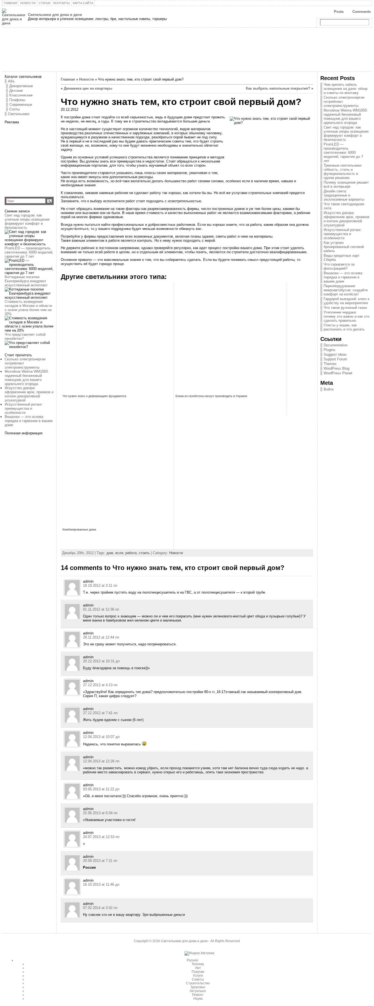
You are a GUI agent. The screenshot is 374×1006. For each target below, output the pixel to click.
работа (131, 553)
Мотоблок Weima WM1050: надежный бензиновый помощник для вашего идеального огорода (27, 377)
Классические (21, 95)
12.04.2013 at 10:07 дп (101, 737)
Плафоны (17, 100)
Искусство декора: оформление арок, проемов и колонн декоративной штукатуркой (29, 394)
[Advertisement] (39, 158)
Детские (16, 91)
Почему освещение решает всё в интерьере (346, 184)
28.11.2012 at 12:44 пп (101, 637)
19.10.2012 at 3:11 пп (100, 585)
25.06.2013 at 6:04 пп (100, 813)
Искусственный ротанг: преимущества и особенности (24, 408)
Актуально (198, 991)
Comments (361, 12)
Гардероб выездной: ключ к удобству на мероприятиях (346, 301)
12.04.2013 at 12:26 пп (101, 761)
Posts (339, 12)
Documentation (335, 345)
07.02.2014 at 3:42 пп (100, 908)
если (119, 553)
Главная (68, 79)
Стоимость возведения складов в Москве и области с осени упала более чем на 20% (28, 308)
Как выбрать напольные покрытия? (278, 88)
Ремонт (198, 995)
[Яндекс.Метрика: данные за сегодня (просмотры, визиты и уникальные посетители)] (199, 953)
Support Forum (335, 359)
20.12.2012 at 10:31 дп (101, 661)
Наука (198, 999)
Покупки (198, 972)
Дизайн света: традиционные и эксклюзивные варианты (344, 195)
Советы (198, 979)
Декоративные (21, 86)
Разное (192, 960)
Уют (198, 968)
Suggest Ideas (335, 354)
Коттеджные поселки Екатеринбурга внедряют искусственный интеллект (26, 281)
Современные (20, 104)
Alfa (11, 81)
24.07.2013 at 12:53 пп (101, 837)
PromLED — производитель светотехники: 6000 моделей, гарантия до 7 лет (29, 252)
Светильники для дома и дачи (55, 15)
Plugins (329, 350)
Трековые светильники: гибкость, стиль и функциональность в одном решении (343, 171)
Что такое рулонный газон (345, 308)
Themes (330, 364)
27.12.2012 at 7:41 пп (100, 713)
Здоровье (198, 987)
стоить (144, 553)
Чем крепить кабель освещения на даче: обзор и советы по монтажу (345, 88)
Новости (86, 79)
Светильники (18, 114)
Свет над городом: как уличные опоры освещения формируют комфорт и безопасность (27, 221)
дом (110, 553)
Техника (198, 964)
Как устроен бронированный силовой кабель (344, 247)
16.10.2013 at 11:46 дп (101, 884)
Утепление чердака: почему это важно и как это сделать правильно (346, 316)
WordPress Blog (336, 368)
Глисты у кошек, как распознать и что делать (344, 327)
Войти (328, 389)
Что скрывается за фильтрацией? (339, 266)
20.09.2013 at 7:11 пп (100, 861)
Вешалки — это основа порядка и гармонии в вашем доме (29, 421)
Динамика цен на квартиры (88, 88)
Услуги (198, 975)
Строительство (198, 983)
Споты (14, 109)
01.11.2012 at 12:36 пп (101, 609)
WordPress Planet (338, 373)
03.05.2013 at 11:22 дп (101, 789)
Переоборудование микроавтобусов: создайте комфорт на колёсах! (346, 290)
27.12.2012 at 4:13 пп (100, 685)
